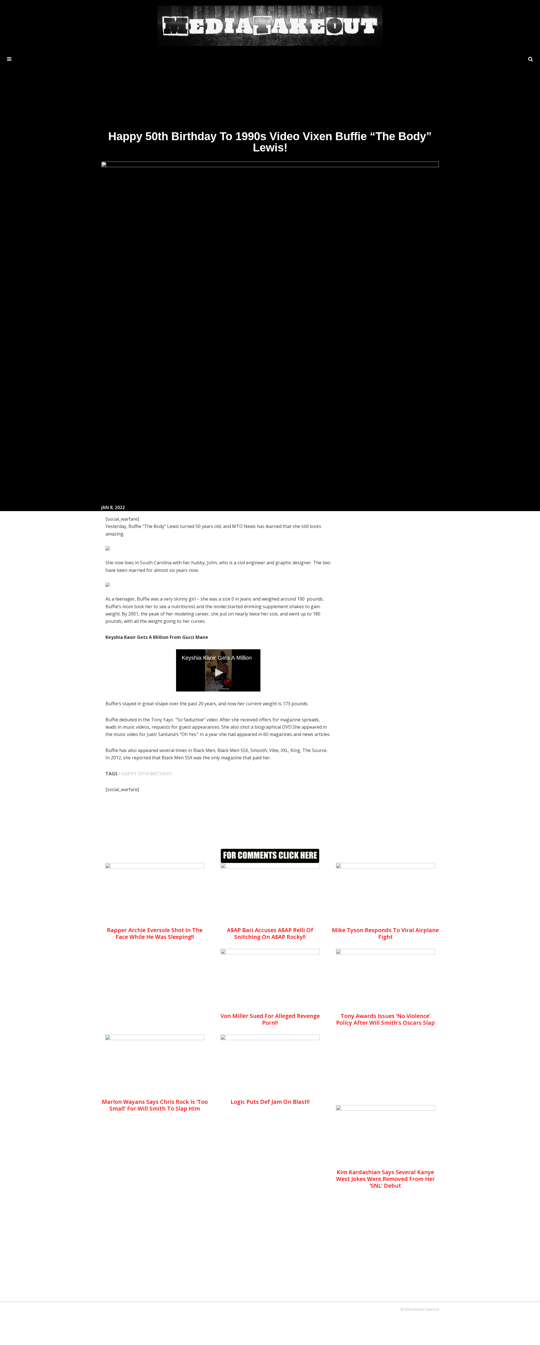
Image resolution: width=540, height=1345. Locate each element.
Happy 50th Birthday (147, 774)
